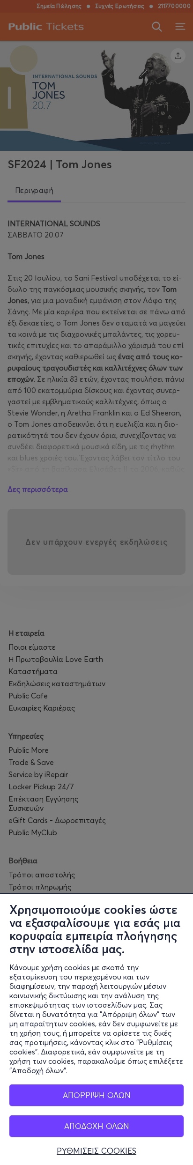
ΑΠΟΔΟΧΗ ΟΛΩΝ (96, 1126)
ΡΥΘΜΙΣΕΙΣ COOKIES (96, 1151)
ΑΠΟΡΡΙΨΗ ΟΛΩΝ (97, 1095)
